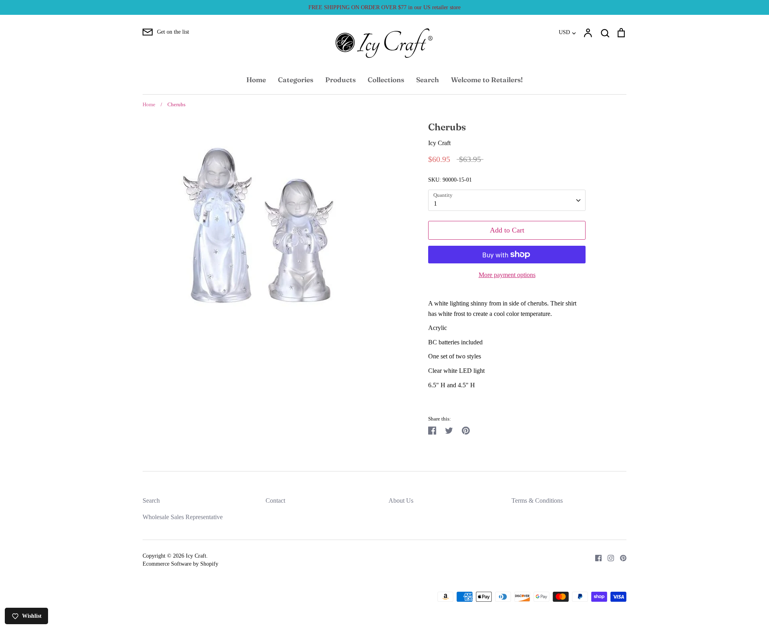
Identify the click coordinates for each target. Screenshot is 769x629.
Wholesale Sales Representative (183, 517)
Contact (275, 500)
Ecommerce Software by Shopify (180, 564)
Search (427, 79)
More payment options (507, 274)
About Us (401, 500)
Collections (386, 79)
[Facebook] (595, 557)
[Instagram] (608, 557)
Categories (295, 79)
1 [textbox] (435, 203)
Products (340, 79)
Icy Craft (439, 143)
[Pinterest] (620, 557)
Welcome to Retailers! (487, 79)
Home (256, 79)
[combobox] (507, 200)
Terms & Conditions (537, 500)
